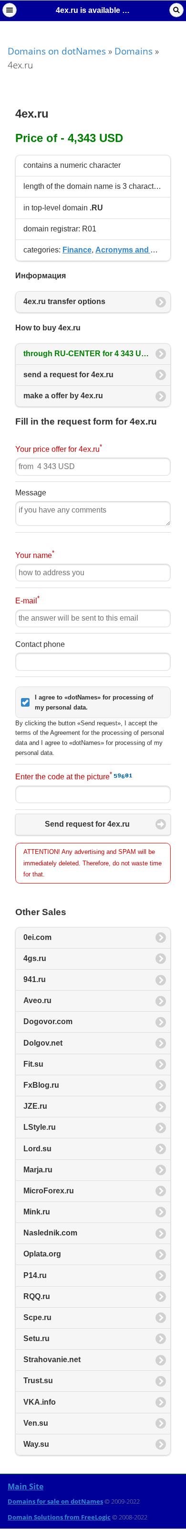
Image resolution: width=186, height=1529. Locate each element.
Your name (34, 554)
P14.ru (35, 1275)
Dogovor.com (47, 1021)
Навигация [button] (9, 10)
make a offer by (63, 396)
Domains (133, 50)
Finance (77, 250)
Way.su (36, 1444)
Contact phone (40, 644)
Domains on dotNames (57, 50)
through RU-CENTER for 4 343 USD (88, 353)
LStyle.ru (39, 1127)
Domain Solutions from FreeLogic (59, 1517)
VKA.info (39, 1402)
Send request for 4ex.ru (87, 824)
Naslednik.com (50, 1233)
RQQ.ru (36, 1296)
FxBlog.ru (41, 1085)
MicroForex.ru (48, 1191)
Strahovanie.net (52, 1359)
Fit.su (33, 1064)
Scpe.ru (37, 1317)
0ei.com (37, 937)
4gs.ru (34, 958)
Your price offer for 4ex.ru (58, 448)
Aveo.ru (37, 1000)
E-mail (27, 600)
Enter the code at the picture (63, 776)
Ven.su (35, 1423)
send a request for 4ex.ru (68, 375)
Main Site (25, 1486)
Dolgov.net (42, 1043)
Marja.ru (37, 1170)
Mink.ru (36, 1212)
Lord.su (37, 1149)
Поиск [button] (176, 10)
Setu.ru (36, 1338)
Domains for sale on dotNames (55, 1501)
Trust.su (38, 1380)
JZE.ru (35, 1106)
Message (30, 493)
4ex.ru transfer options (64, 301)
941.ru (34, 979)
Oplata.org (42, 1254)
